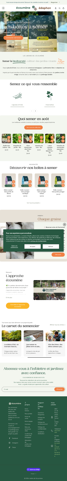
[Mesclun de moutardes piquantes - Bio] (60, 138)
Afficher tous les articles (57, 325)
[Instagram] (10, 443)
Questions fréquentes (41, 413)
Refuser (51, 246)
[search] (59, 8)
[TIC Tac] (10, 447)
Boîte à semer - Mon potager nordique (25, 191)
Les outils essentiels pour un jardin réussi (46, 346)
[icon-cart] (63, 8)
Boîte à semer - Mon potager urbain (42, 191)
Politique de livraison (41, 418)
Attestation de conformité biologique (28, 443)
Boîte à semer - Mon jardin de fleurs (9, 191)
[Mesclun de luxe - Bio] (39, 138)
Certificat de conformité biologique (28, 435)
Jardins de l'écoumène (36, 478)
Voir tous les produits (33, 203)
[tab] (30, 49)
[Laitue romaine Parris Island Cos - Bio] (49, 138)
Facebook (15, 438)
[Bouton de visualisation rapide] (8, 137)
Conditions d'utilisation (41, 432)
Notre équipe (29, 421)
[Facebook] (10, 438)
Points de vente (27, 417)
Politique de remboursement (42, 423)
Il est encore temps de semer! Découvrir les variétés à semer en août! (27, 2)
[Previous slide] (32, 111)
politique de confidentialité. (38, 241)
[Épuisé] (8, 141)
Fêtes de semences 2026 (28, 429)
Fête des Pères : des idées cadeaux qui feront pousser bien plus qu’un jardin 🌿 (24, 346)
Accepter (32, 246)
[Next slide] (35, 111)
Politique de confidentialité (42, 428)
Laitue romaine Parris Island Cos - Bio (49, 149)
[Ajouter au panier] (19, 141)
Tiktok (14, 447)
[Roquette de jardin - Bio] (17, 138)
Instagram (15, 443)
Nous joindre (28, 413)
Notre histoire (27, 409)
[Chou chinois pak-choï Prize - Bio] (28, 138)
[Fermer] (64, 224)
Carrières (27, 424)
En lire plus (9, 297)
